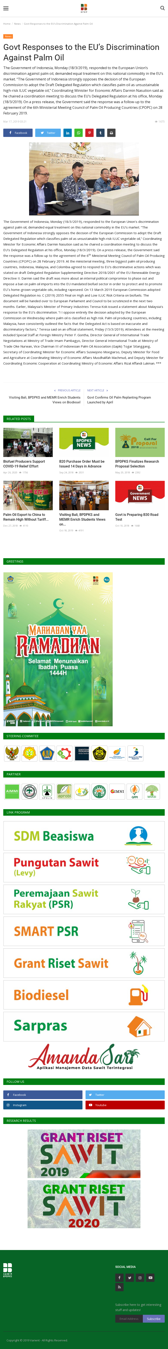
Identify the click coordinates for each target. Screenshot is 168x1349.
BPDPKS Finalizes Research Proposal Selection (137, 463)
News (17, 23)
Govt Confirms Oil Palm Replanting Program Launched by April (119, 400)
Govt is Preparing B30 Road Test (136, 517)
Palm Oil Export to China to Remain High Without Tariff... (26, 517)
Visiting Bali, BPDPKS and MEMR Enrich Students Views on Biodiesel (44, 400)
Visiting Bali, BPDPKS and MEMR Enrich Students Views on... (82, 519)
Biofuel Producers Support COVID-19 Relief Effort (24, 463)
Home (6, 23)
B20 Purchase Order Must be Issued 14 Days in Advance (82, 463)
